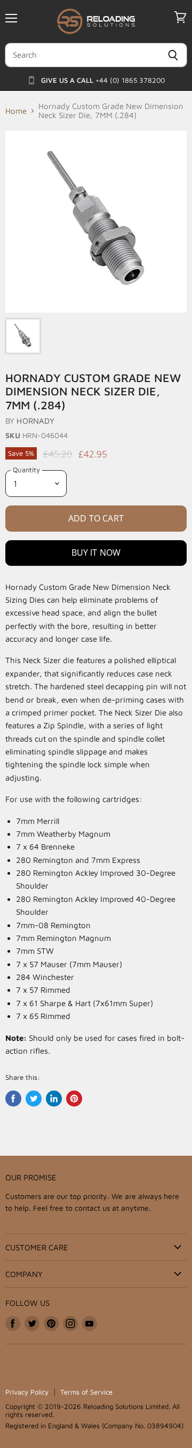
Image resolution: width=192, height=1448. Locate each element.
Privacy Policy (27, 1392)
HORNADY (35, 420)
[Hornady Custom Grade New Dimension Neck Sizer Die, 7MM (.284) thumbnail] (23, 336)
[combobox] (82, 55)
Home (16, 110)
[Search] (173, 55)
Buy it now (96, 552)
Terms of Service (86, 1392)
